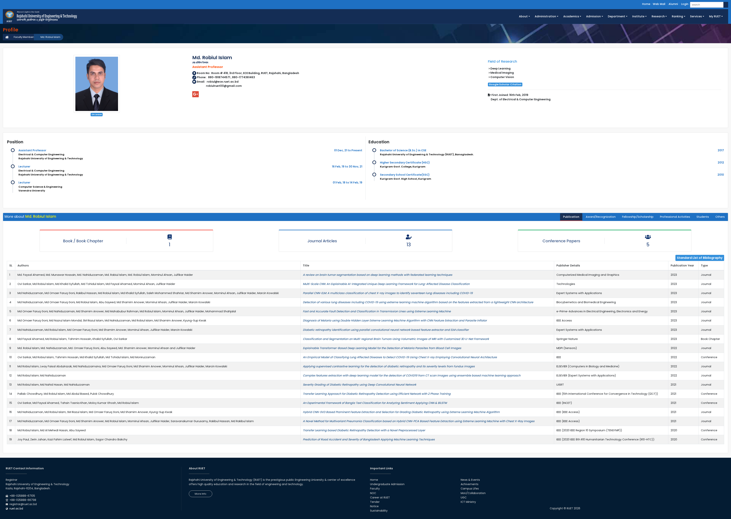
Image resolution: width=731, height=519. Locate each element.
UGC (464, 497)
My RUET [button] (715, 16)
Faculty (375, 488)
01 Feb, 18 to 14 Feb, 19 (347, 182)
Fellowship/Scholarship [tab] (638, 217)
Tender (375, 502)
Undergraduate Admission (387, 484)
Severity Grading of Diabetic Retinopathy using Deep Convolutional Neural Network (359, 385)
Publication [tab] (571, 217)
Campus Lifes (470, 488)
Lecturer (24, 166)
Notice (374, 506)
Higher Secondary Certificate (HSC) (405, 162)
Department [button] (616, 16)
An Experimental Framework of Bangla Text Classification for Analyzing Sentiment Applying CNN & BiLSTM (375, 403)
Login (684, 4)
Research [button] (658, 16)
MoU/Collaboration (473, 493)
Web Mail (659, 4)
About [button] (523, 16)
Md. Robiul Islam (50, 37)
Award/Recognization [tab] (601, 217)
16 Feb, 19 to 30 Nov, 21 (347, 166)
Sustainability (379, 511)
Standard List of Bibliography (700, 258)
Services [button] (696, 16)
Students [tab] (703, 217)
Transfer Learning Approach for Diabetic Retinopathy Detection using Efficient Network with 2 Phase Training (377, 394)
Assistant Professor (32, 150)
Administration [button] (545, 16)
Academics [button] (571, 16)
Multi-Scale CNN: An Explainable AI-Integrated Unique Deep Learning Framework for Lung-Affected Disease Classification (386, 284)
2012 (721, 162)
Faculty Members (24, 37)
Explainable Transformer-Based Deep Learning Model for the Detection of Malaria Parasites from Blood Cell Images (382, 348)
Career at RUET (380, 497)
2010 (720, 175)
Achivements (469, 484)
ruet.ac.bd (16, 508)
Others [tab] (720, 217)
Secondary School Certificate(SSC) (405, 175)
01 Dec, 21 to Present (348, 150)
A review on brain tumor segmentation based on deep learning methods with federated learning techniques (377, 275)
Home (646, 4)
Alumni (673, 4)
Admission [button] (593, 16)
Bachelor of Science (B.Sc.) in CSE (403, 150)
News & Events (470, 480)
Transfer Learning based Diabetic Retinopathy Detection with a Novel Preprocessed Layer (364, 430)
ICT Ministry (468, 502)
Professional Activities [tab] (675, 217)
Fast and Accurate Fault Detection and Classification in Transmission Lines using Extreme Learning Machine (377, 311)
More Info (200, 494)
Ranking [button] (677, 16)
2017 (721, 150)
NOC (373, 493)
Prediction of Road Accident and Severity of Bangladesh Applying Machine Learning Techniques (369, 439)
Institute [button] (638, 16)
